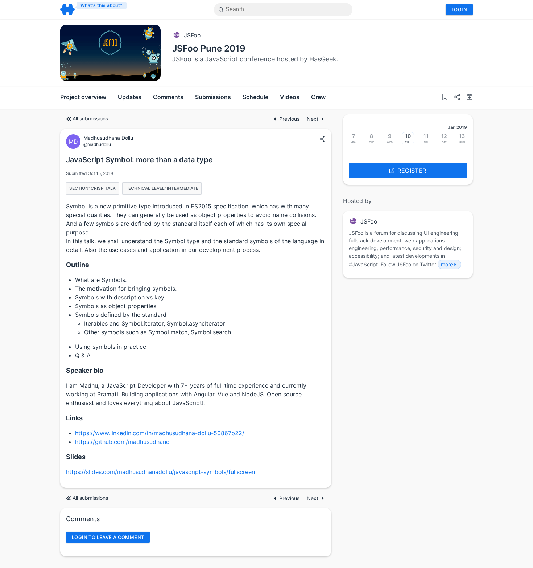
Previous (290, 119)
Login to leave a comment (108, 537)
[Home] (93, 9)
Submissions (213, 97)
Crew (318, 97)
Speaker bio (84, 370)
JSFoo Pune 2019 (208, 48)
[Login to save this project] (445, 97)
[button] (454, 97)
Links (74, 418)
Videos (289, 97)
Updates (129, 97)
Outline (77, 265)
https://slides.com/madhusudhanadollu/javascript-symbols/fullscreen (160, 471)
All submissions (90, 118)
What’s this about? (101, 5)
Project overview (83, 97)
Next (312, 119)
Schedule (255, 97)
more (447, 264)
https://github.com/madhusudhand (122, 441)
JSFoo (192, 35)
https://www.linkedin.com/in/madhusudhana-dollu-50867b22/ (159, 433)
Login (459, 9)
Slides (76, 457)
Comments (168, 97)
